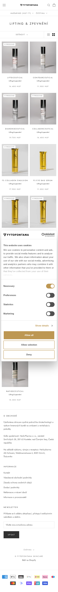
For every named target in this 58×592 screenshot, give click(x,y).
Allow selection (29, 344)
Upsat (11, 534)
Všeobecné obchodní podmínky (18, 477)
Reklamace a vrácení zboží (15, 492)
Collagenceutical (43, 129)
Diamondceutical (15, 129)
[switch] (50, 295)
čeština (28, 550)
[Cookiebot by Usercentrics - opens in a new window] (42, 235)
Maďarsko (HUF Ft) (21, 13)
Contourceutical (43, 77)
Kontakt (7, 472)
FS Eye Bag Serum (43, 180)
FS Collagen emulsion (15, 180)
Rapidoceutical (15, 391)
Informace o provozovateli (15, 497)
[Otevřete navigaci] (4, 5)
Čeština (40, 13)
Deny (29, 354)
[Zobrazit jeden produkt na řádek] (48, 34)
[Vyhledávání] (48, 5)
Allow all (29, 335)
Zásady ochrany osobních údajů (18, 482)
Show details (42, 325)
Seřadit (21, 34)
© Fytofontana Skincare (29, 556)
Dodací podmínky (11, 487)
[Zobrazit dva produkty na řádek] (53, 34)
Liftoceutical (15, 77)
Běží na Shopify (29, 560)
